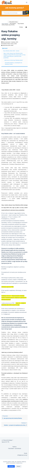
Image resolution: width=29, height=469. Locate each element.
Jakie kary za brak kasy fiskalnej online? (13, 60)
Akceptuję (11, 466)
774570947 (11, 448)
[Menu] (26, 2)
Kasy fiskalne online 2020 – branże (11, 50)
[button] (23, 27)
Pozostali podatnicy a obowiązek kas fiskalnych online (13, 63)
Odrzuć (18, 466)
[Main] (5, 23)
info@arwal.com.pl (22, 455)
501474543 (18, 448)
